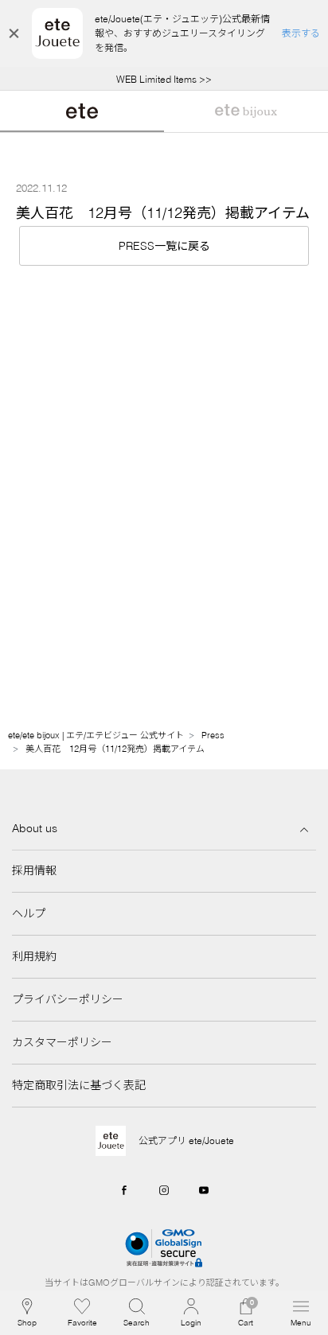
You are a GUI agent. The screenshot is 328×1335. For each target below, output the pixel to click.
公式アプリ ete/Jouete (186, 1140)
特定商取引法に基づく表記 (79, 1085)
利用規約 (34, 956)
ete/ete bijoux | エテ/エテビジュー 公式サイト (96, 735)
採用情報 (34, 870)
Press (213, 735)
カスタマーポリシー (62, 1042)
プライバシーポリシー (67, 999)
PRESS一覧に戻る (164, 246)
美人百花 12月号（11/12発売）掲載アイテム (115, 748)
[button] (136, 1312)
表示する (301, 33)
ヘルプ (28, 913)
